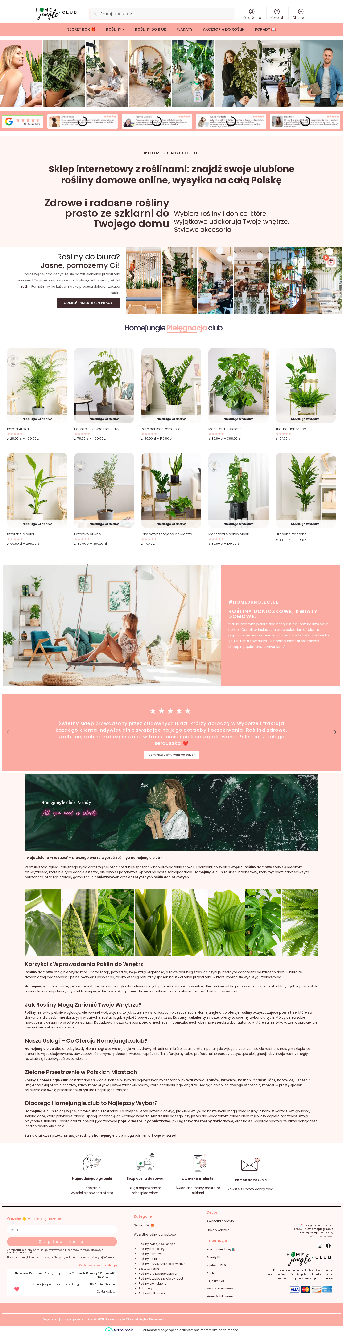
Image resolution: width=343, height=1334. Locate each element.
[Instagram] (320, 1245)
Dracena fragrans (291, 533)
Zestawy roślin (149, 1269)
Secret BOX (141, 1225)
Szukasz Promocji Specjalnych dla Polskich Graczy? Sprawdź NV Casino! (65, 1275)
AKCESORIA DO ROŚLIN (224, 29)
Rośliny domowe (150, 1254)
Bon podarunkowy (221, 1249)
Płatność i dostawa (220, 1296)
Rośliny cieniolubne (152, 1283)
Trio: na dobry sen (291, 428)
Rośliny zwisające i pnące (157, 1244)
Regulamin (50, 1319)
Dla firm (212, 1273)
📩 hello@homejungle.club (316, 1225)
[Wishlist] (60, 355)
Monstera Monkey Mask (228, 533)
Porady (211, 1257)
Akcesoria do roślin (220, 1221)
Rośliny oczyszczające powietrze (162, 1264)
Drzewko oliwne (87, 533)
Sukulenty (146, 1288)
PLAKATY (185, 29)
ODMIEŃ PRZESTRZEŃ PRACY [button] (88, 303)
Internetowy (316, 1232)
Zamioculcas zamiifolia (161, 428)
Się (216, 1281)
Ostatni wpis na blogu (98, 1265)
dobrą (260, 1189)
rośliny (199, 1188)
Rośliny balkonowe (152, 1293)
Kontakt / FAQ (216, 1265)
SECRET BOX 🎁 (81, 29)
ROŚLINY (113, 29)
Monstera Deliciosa (225, 428)
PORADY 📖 (265, 29)
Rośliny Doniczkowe (321, 1236)
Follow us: (313, 1229)
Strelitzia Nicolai (20, 533)
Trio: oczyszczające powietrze (166, 533)
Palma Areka (18, 428)
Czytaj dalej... (106, 1291)
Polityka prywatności (76, 1319)
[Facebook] (328, 1245)
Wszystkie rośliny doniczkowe (155, 1234)
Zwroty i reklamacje (220, 1288)
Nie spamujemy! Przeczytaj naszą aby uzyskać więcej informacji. (62, 1257)
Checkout (301, 17)
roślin (25, 286)
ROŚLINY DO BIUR (150, 29)
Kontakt (277, 17)
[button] (8, 732)
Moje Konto (251, 17)
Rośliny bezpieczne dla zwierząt (161, 1279)
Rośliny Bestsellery (152, 1249)
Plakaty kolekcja (218, 1230)
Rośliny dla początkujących (158, 1274)
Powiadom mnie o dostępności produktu (37, 449)
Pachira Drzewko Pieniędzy (96, 428)
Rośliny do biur (149, 1259)
